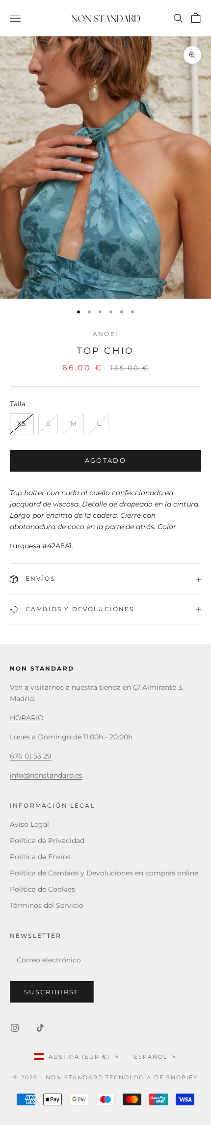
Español (150, 1056)
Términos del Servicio (46, 905)
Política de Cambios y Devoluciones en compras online (104, 873)
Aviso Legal (29, 824)
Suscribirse (52, 992)
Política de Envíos (40, 856)
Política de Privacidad (47, 840)
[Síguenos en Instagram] (15, 1028)
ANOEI (105, 334)
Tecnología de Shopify (152, 1077)
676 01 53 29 (31, 756)
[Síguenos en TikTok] (40, 1028)
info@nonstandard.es (46, 775)
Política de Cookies (42, 889)
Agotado (105, 460)
